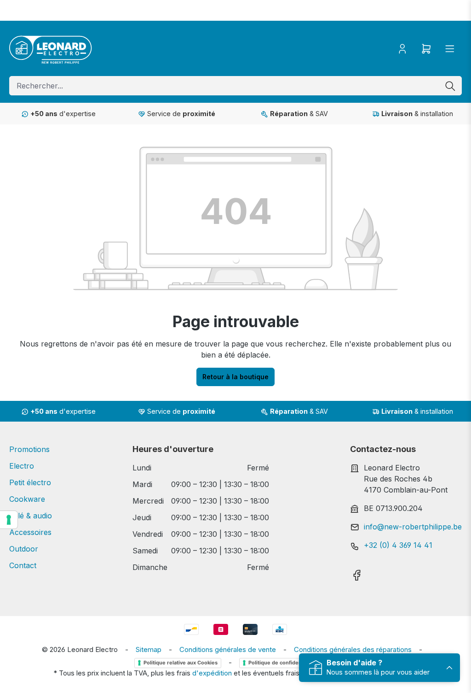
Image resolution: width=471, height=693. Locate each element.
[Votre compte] (402, 48)
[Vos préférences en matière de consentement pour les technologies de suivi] (8, 520)
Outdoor (23, 548)
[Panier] (426, 48)
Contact (22, 565)
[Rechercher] (450, 85)
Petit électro (30, 482)
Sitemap (148, 649)
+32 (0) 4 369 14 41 (398, 545)
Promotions (29, 449)
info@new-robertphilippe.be (413, 526)
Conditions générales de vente (227, 649)
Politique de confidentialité (282, 662)
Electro (21, 465)
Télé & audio (30, 515)
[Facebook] (356, 572)
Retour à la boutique (235, 377)
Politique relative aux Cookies (181, 662)
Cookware (27, 499)
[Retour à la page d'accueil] (50, 48)
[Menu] (450, 48)
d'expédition (212, 673)
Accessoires (30, 532)
